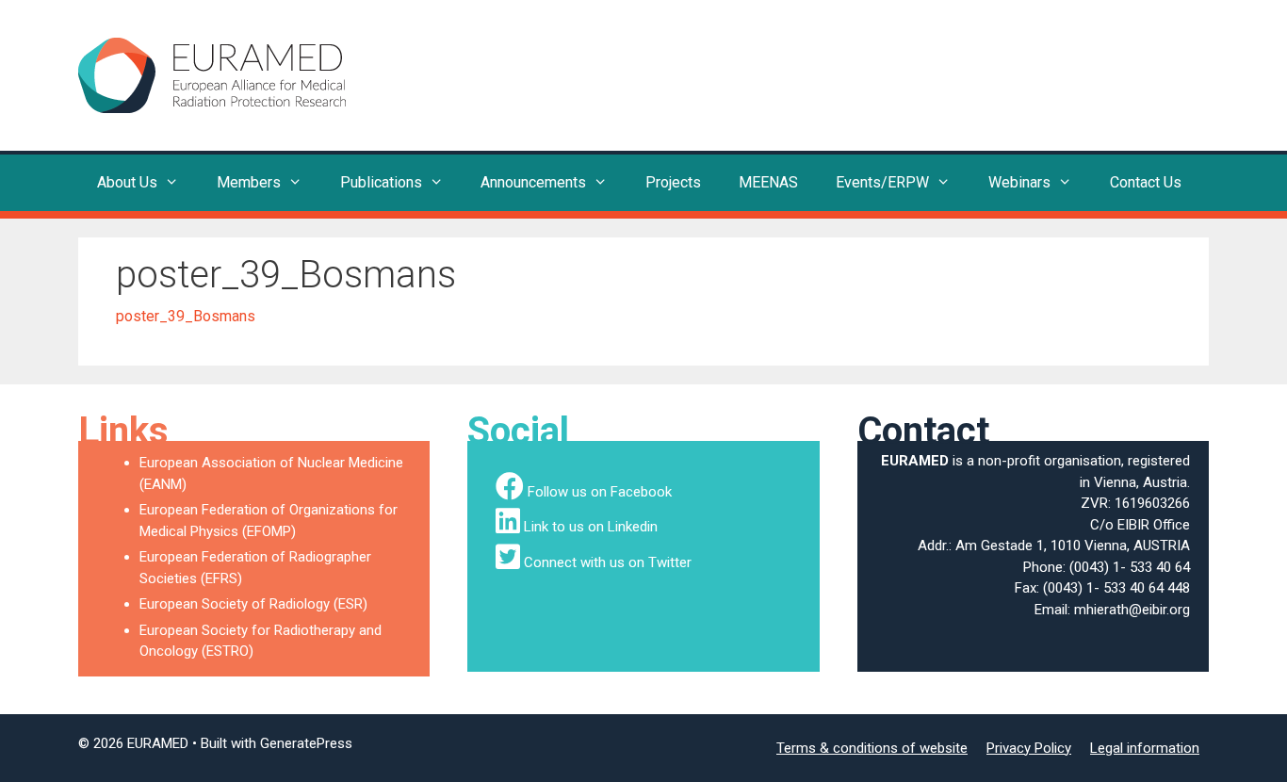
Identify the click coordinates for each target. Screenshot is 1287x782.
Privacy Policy (1028, 748)
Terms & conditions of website (872, 748)
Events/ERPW (882, 182)
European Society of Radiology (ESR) (253, 603)
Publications (381, 182)
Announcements (533, 182)
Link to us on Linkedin (591, 526)
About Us (127, 182)
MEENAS (768, 182)
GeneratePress (306, 743)
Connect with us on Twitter (608, 562)
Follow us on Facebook (600, 491)
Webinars (1019, 182)
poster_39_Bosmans (185, 316)
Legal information (1144, 748)
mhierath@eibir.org (1132, 609)
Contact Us (1145, 182)
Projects (673, 182)
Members (249, 182)
